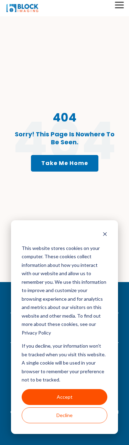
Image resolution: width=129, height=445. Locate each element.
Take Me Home (64, 163)
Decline (64, 415)
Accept (65, 397)
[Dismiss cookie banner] (105, 235)
